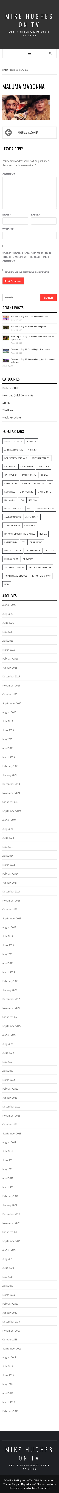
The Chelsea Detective (40, 567)
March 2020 (8, 1295)
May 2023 (7, 954)
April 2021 (7, 1178)
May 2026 (7, 632)
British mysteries (40, 458)
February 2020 (10, 1303)
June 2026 (8, 622)
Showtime (28, 559)
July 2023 (7, 936)
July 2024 (7, 829)
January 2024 (9, 882)
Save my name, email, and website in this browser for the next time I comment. (26, 257)
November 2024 (11, 793)
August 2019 (9, 1357)
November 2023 (11, 900)
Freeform (39, 483)
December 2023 (11, 891)
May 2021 (7, 1169)
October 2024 (9, 802)
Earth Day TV (10, 483)
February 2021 (10, 1196)
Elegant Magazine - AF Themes (28, 1484)
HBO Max (32, 500)
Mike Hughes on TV (29, 20)
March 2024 (8, 864)
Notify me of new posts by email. (27, 272)
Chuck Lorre (26, 466)
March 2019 (8, 1402)
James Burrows (12, 517)
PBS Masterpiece (12, 550)
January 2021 (9, 1205)
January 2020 (9, 1312)
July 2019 (7, 1366)
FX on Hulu (9, 491)
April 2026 (7, 640)
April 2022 (7, 1070)
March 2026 (8, 649)
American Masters (13, 449)
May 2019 (7, 1384)
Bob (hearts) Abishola (15, 458)
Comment (8, 174)
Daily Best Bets (10, 388)
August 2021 (9, 1142)
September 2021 (11, 1133)
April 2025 (7, 748)
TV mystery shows (41, 575)
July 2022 (7, 1044)
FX (50, 483)
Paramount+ (10, 542)
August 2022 (9, 1035)
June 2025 (8, 730)
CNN (40, 466)
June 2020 (8, 1268)
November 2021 (11, 1115)
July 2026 (7, 614)
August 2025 (9, 712)
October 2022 (9, 1017)
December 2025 (11, 676)
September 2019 (11, 1348)
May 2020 (7, 1277)
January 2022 (9, 1097)
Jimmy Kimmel (32, 517)
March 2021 (8, 1187)
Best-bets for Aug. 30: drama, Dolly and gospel (28, 326)
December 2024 (11, 784)
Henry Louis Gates (13, 508)
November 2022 (11, 1008)
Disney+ (44, 475)
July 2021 (7, 1151)
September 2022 (11, 1026)
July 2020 (7, 1259)
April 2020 (7, 1285)
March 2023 (8, 972)
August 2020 (9, 1250)
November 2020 (11, 1223)
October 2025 (9, 694)
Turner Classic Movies (15, 575)
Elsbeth (26, 483)
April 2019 (7, 1393)
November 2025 (11, 685)
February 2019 (10, 1411)
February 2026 (10, 658)
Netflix (43, 533)
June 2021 (8, 1160)
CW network (10, 475)
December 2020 (11, 1214)
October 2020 (9, 1232)
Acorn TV (31, 441)
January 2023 (9, 990)
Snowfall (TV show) (14, 567)
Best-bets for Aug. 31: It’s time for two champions (29, 316)
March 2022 (8, 1079)
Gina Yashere (26, 491)
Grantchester (44, 491)
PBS (23, 542)
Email (35, 214)
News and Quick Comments (17, 395)
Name (6, 214)
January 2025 (9, 775)
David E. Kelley (29, 475)
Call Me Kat (10, 466)
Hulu (29, 508)
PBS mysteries (33, 550)
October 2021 (9, 1124)
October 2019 (9, 1339)
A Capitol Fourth (13, 441)
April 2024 (7, 855)
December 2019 (11, 1321)
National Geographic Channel (19, 533)
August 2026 (9, 605)
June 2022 (8, 1053)
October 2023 (9, 909)
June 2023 (8, 945)
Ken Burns (29, 525)
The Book (7, 410)
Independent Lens (45, 508)
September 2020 (11, 1241)
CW (47, 466)
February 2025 (10, 766)
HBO (22, 500)
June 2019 (8, 1375)
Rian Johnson (11, 559)
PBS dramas (36, 542)
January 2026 (9, 667)
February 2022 (10, 1088)
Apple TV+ (32, 449)
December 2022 (11, 999)
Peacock (49, 550)
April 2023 (7, 963)
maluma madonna (28, 132)
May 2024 (7, 847)
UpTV (6, 584)
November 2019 (11, 1330)
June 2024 (8, 838)
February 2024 (10, 873)
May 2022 (7, 1062)
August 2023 (9, 927)
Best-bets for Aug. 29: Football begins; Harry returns (30, 349)
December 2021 (11, 1106)
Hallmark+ (9, 500)
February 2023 (10, 981)
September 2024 (11, 811)
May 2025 (7, 739)
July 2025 (7, 721)
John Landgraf (12, 525)
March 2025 (8, 757)
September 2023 (11, 918)
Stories (6, 403)
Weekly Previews (11, 417)
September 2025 (11, 703)
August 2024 (9, 820)
